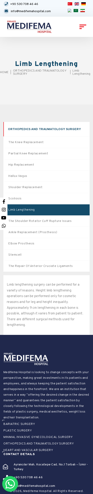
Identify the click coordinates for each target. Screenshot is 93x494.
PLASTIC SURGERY (17, 430)
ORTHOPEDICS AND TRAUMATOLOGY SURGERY (39, 72)
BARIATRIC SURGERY (19, 424)
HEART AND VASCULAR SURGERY (28, 450)
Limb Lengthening (81, 72)
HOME (4, 72)
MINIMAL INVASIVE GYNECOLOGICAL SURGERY (38, 437)
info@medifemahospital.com (31, 11)
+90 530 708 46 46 (24, 4)
